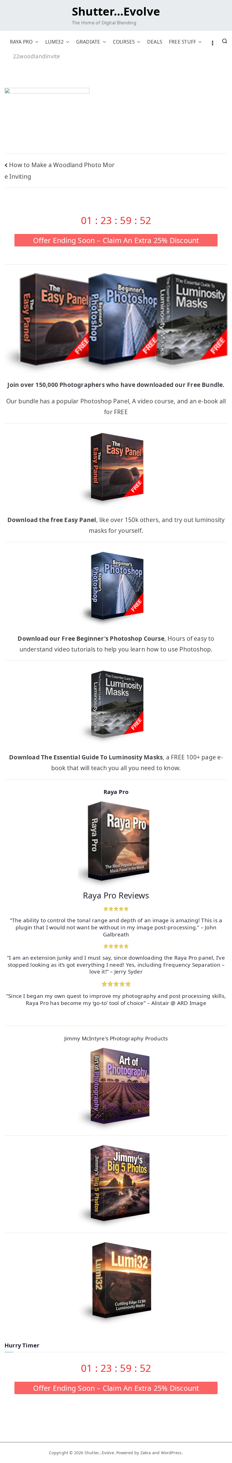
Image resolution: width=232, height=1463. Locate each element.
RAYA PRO (21, 42)
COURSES (124, 42)
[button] (35, 41)
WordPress (171, 1452)
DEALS (154, 42)
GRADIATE (88, 42)
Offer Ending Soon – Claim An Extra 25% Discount (116, 240)
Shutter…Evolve (116, 11)
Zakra (145, 1452)
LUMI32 (54, 42)
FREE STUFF (182, 42)
